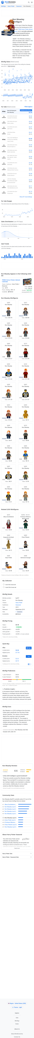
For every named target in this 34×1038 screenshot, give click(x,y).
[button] (29, 204)
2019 (6, 288)
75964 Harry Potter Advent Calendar (11, 281)
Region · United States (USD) (18, 1003)
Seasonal (19, 6)
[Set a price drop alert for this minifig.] (30, 664)
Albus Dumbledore (12, 804)
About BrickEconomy (17, 1034)
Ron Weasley (10, 807)
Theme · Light (18, 1007)
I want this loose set (10, 587)
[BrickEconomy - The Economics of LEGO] (8, 2)
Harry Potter (11, 6)
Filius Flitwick (11, 824)
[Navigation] (30, 2)
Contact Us (17, 1037)
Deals (17, 1024)
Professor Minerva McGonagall (15, 822)
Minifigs (3, 6)
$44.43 (30, 288)
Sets (17, 1017)
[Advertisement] (18, 13)
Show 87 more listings (26, 197)
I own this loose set (10, 584)
